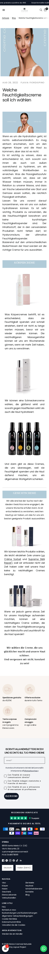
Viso (4, 882)
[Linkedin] (21, 861)
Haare (4, 888)
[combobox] (7, 868)
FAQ (4, 907)
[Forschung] (41, 10)
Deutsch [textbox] (8, 867)
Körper (5, 885)
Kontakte (29, 891)
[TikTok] (17, 861)
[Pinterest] (14, 861)
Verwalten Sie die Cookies (13, 925)
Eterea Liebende (9, 894)
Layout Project (19, 947)
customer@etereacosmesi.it (15, 851)
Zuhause (5, 18)
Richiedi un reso (9, 910)
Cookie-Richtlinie (9, 919)
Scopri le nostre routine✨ (37, 3)
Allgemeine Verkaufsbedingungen (17, 916)
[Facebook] (3, 861)
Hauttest (29, 885)
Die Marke (29, 882)
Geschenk (6, 891)
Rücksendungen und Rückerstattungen (19, 913)
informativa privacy (31, 771)
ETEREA (5, 842)
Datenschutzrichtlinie (11, 922)
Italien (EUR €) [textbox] (24, 867)
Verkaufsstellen (9, 897)
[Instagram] (10, 861)
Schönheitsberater (33, 888)
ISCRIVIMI (11, 796)
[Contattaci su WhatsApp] (43, 948)
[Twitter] (6, 861)
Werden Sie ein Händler (12, 934)
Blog (14, 18)
